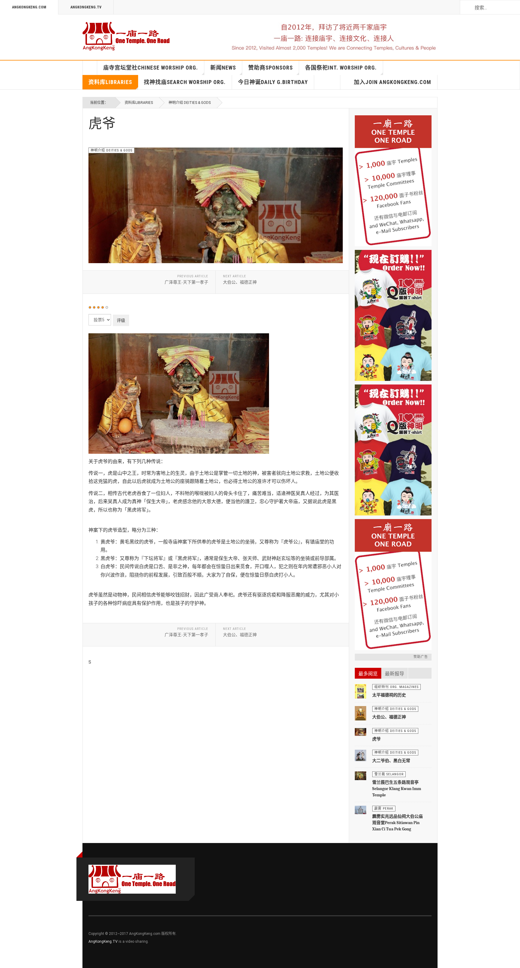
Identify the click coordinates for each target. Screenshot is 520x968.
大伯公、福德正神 (389, 717)
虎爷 (376, 739)
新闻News (223, 67)
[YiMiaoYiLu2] (393, 584)
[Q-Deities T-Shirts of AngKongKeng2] (393, 315)
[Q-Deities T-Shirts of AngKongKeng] (393, 449)
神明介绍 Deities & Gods (190, 103)
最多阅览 (368, 674)
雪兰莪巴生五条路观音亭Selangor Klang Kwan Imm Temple (396, 789)
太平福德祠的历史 (389, 695)
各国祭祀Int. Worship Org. (341, 67)
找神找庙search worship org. (185, 82)
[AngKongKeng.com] (126, 36)
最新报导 (394, 674)
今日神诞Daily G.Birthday (273, 82)
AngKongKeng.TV (85, 7)
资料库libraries (110, 82)
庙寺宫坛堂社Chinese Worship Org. (150, 67)
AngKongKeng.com (29, 7)
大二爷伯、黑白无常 (391, 760)
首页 (90, 68)
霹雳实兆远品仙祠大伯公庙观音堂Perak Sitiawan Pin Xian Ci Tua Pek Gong (397, 823)
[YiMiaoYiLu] (393, 180)
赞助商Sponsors (270, 67)
